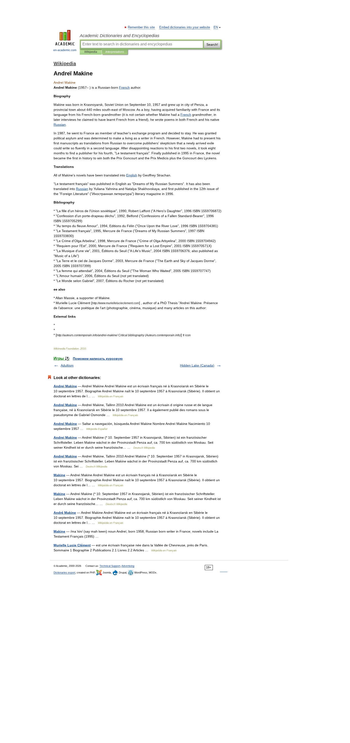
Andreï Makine (65, 405)
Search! (212, 44)
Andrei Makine (65, 386)
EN (216, 27)
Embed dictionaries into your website (184, 27)
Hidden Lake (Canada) (197, 365)
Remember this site (141, 27)
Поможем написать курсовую (98, 358)
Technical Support (110, 565)
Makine (59, 475)
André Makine (65, 513)
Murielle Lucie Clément (72, 545)
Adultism (67, 365)
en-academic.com (64, 50)
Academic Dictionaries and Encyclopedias (119, 35)
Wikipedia (90, 51)
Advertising (127, 565)
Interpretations (114, 51)
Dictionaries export (64, 572)
